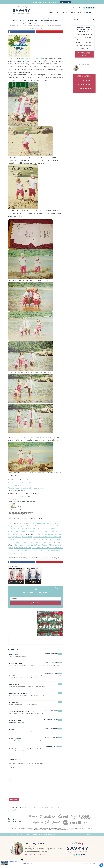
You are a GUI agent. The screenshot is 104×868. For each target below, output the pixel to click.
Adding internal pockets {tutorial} (20, 483)
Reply (60, 653)
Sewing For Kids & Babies (20, 18)
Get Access (36, 603)
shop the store (65, 2)
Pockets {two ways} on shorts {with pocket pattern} (27, 488)
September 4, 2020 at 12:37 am (51, 746)
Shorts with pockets (15, 496)
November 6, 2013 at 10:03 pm (51, 719)
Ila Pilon (12, 702)
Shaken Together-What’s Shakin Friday (27, 545)
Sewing (12, 18)
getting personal (30, 640)
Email (10, 787)
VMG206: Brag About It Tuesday (20, 531)
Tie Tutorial (12, 499)
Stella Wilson (14, 747)
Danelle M (12, 654)
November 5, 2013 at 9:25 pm (51, 710)
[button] (61, 36)
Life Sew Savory (21, 10)
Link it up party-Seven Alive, (32, 537)
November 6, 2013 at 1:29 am (51, 701)
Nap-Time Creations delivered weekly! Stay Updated (27, 518)
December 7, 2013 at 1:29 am (51, 737)
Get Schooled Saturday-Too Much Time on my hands (34, 548)
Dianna (11, 674)
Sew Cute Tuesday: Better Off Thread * (42, 529)
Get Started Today (84, 54)
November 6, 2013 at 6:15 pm (51, 728)
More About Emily (84, 76)
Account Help (84, 84)
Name (10, 780)
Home (9, 18)
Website (11, 793)
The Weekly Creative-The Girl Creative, (35, 539)
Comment (11, 767)
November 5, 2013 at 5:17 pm (51, 673)
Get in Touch (84, 80)
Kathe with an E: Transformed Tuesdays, (46, 531)
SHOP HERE (40, 28)
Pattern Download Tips (84, 90)
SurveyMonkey (40, 472)
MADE (27, 480)
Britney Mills (13, 663)
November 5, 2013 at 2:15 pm (51, 653)
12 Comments (32, 25)
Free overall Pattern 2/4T (17, 485)
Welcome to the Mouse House (32, 58)
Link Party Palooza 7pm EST (23, 542)
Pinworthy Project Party (43, 542)
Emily (27, 25)
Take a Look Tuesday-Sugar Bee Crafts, (36, 526)
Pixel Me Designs (92, 863)
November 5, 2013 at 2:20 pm (51, 662)
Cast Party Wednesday (16, 534)
